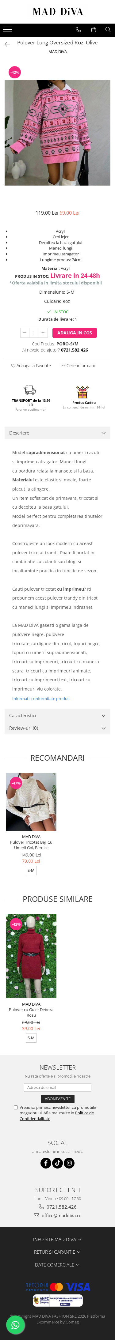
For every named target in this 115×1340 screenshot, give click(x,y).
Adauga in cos (74, 333)
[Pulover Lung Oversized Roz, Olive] (57, 133)
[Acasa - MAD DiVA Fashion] (57, 12)
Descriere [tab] (19, 433)
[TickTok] (57, 1163)
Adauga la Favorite (33, 365)
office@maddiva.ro (61, 1215)
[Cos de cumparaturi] (93, 30)
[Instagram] (69, 1163)
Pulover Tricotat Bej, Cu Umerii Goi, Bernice (31, 844)
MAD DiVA (57, 51)
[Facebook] (45, 1163)
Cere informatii (80, 365)
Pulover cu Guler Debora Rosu (31, 1012)
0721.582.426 (61, 1207)
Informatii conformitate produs (40, 698)
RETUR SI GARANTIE (55, 1252)
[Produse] (8, 31)
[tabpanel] (57, 133)
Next (105, 139)
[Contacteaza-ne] (78, 30)
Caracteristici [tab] (22, 715)
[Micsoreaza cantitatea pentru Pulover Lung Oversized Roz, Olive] (24, 333)
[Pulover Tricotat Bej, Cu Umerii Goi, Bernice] (31, 802)
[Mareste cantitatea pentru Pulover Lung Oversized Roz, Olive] (43, 333)
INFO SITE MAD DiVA (55, 1239)
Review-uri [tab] (23, 728)
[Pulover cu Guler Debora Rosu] (31, 956)
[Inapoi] (4, 44)
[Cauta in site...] (108, 30)
